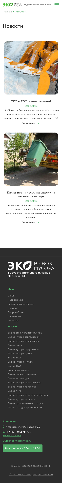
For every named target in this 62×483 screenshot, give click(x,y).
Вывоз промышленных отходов (26, 403)
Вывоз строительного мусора (25, 332)
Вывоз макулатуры (18, 378)
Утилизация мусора (18, 370)
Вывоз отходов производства (25, 407)
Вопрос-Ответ (16, 312)
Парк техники (15, 299)
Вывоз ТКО (14, 357)
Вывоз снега (15, 345)
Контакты (13, 320)
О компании (14, 316)
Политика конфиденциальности (31, 474)
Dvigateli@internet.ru (17, 440)
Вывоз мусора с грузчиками (23, 349)
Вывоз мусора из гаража (22, 386)
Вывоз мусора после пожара (24, 382)
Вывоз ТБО (14, 366)
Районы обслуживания (21, 304)
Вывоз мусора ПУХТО (20, 361)
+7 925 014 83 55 (18, 432)
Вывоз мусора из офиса (21, 399)
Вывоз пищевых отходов (22, 374)
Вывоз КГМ (14, 390)
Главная (7, 11)
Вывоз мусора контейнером (24, 337)
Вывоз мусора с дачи (20, 353)
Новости (12, 308)
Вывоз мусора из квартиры (23, 341)
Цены (11, 295)
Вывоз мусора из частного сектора (28, 395)
